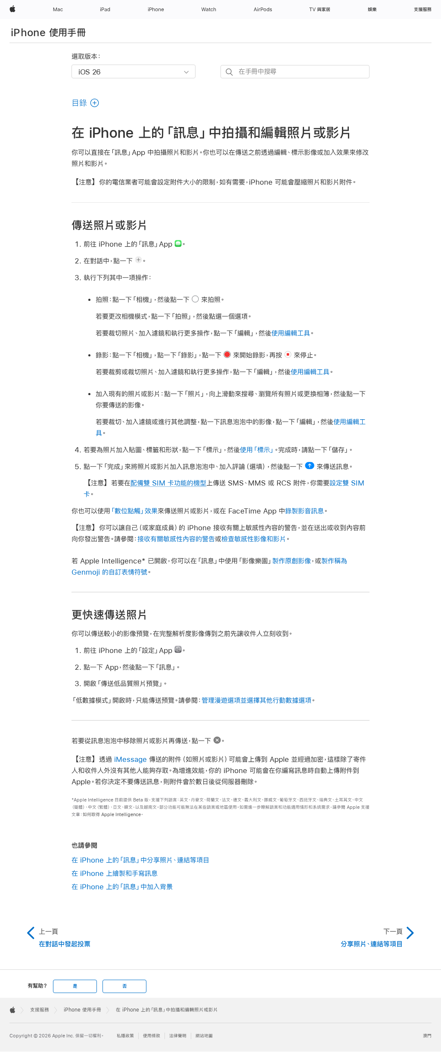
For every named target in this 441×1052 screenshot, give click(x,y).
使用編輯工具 (290, 333)
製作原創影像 (291, 560)
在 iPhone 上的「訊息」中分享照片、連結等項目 (140, 859)
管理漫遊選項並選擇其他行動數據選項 (256, 700)
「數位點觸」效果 (134, 510)
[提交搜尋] (229, 72)
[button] (85, 103)
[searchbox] (295, 71)
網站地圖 (204, 1035)
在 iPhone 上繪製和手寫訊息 (114, 873)
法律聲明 (177, 1035)
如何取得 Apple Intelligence (112, 814)
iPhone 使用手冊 (48, 32)
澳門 (427, 1035)
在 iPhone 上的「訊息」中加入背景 (122, 886)
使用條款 (151, 1035)
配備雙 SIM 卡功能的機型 (168, 482)
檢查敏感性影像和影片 (253, 538)
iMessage (130, 759)
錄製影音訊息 (304, 510)
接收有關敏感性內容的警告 (176, 538)
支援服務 (39, 1009)
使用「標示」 (257, 449)
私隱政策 (125, 1035)
